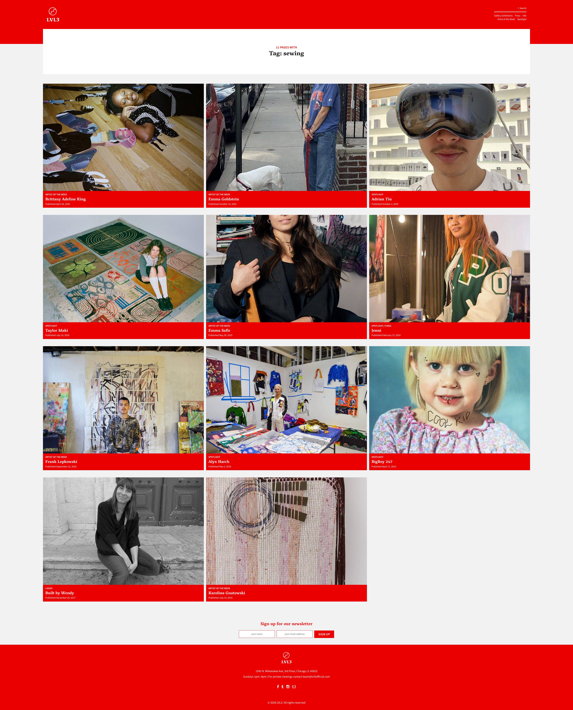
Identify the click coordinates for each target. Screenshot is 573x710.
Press (517, 15)
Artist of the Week (506, 19)
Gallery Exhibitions (503, 15)
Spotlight (521, 19)
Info (524, 15)
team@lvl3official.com (316, 676)
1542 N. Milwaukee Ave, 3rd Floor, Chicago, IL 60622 (287, 671)
